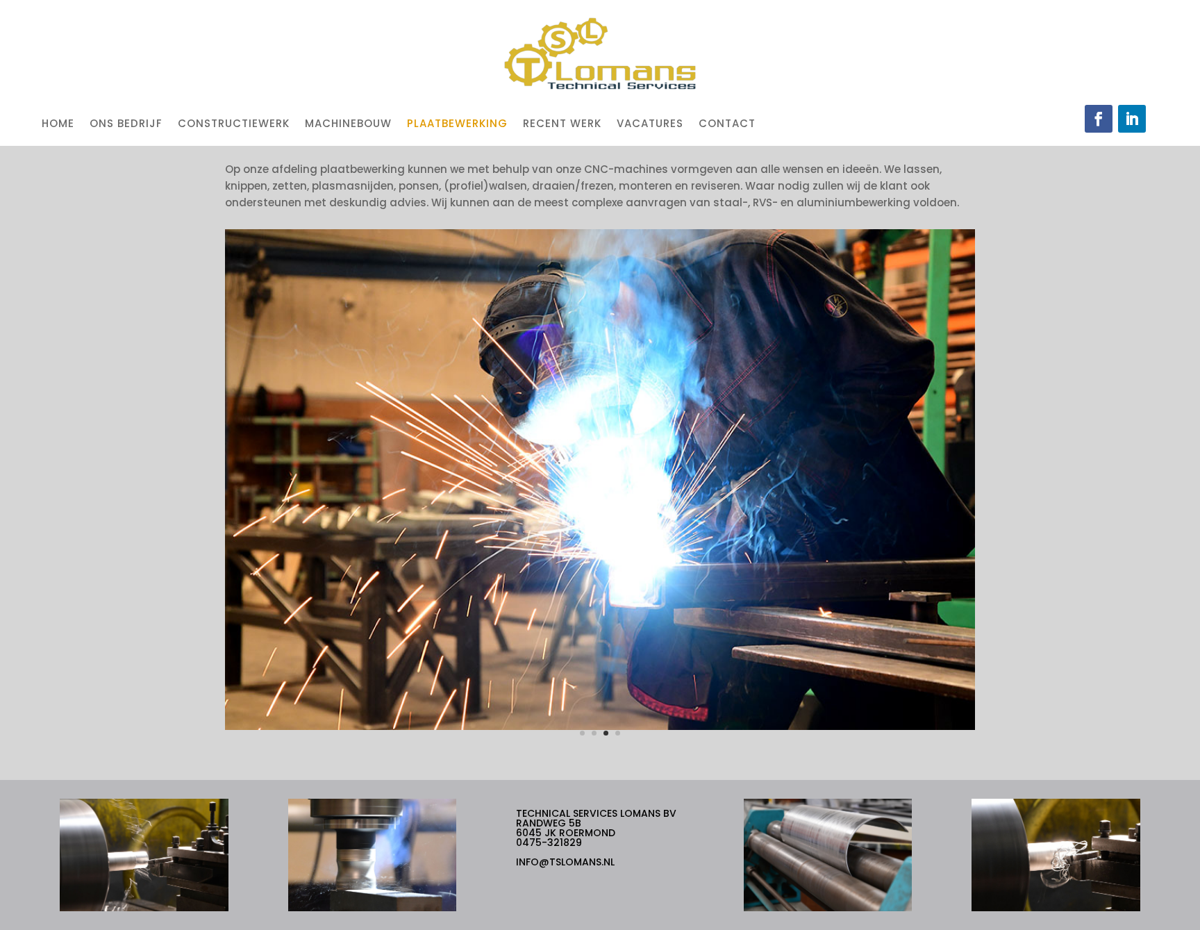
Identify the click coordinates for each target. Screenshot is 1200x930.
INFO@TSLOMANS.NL (565, 862)
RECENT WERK (562, 123)
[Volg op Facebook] (1098, 119)
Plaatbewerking (457, 123)
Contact (727, 123)
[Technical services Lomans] (600, 726)
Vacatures (650, 123)
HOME (58, 123)
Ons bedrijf (126, 123)
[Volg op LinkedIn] (1132, 119)
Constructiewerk (234, 123)
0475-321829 (549, 842)
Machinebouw (348, 123)
